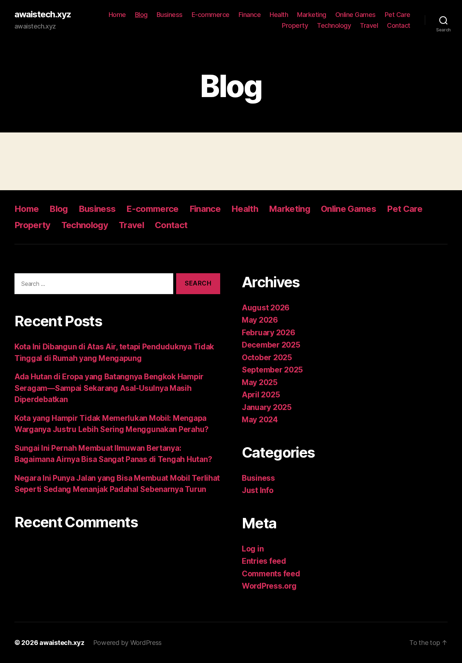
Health (279, 14)
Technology (334, 25)
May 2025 (260, 382)
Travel (369, 25)
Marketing (311, 14)
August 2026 (265, 307)
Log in (252, 548)
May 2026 (260, 319)
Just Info (258, 490)
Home (117, 14)
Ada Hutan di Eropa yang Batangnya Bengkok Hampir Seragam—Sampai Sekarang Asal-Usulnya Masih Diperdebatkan (109, 388)
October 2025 (267, 357)
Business (170, 14)
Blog (141, 14)
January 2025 (267, 407)
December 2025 (271, 344)
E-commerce (211, 14)
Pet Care (397, 14)
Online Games (355, 14)
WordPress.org (269, 585)
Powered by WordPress (127, 642)
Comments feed (271, 573)
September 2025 (272, 369)
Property (295, 25)
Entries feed (264, 561)
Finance (250, 14)
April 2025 (261, 394)
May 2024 (260, 419)
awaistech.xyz (42, 14)
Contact (398, 25)
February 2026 (268, 332)
